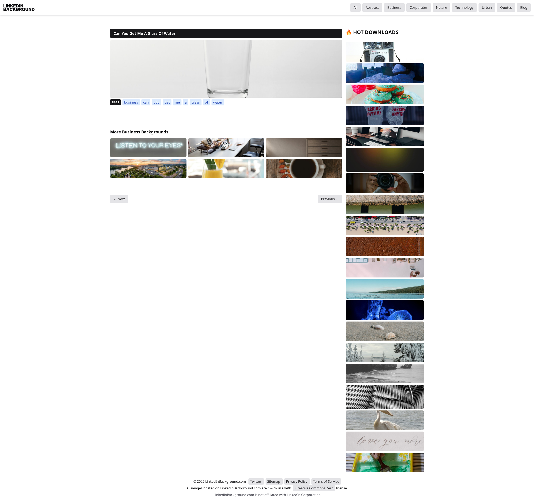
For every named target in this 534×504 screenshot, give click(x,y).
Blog (523, 7)
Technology (464, 7)
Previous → (330, 199)
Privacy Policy (297, 481)
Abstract (372, 7)
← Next (119, 199)
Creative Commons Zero (314, 488)
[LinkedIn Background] (19, 7)
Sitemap (274, 481)
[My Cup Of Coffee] (304, 168)
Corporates (419, 7)
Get (167, 102)
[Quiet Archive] (304, 147)
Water (217, 102)
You (157, 102)
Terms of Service (326, 481)
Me (177, 102)
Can (146, 102)
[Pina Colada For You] (226, 168)
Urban (487, 7)
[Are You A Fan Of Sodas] (148, 168)
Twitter (256, 481)
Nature (441, 7)
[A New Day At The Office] (226, 147)
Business (394, 7)
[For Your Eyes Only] (148, 147)
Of (206, 102)
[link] (226, 69)
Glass (196, 102)
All (355, 7)
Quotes (506, 7)
